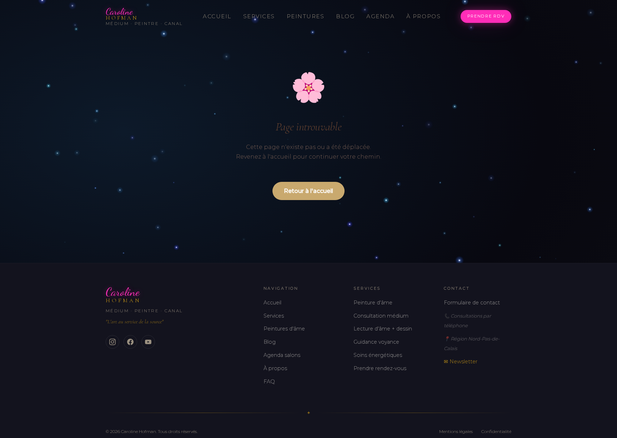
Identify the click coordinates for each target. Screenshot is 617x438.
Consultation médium (380, 316)
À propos (423, 16)
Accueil (217, 16)
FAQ (269, 381)
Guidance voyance (376, 342)
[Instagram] (112, 342)
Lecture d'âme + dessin (382, 328)
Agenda (380, 16)
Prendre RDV (486, 16)
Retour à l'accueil (308, 191)
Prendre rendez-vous (379, 368)
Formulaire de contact (472, 302)
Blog (345, 16)
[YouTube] (148, 342)
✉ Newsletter (460, 361)
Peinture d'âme (372, 302)
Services (259, 16)
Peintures (306, 16)
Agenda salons (282, 355)
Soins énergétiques (377, 355)
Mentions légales (456, 431)
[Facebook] (130, 342)
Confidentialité (496, 431)
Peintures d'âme (284, 328)
